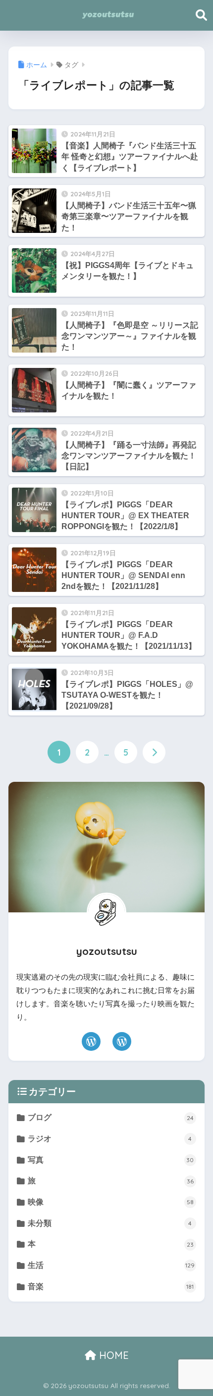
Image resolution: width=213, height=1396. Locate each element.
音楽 (111, 1286)
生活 (111, 1265)
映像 (110, 1202)
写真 (111, 1160)
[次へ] (154, 752)
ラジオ (110, 1138)
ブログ (110, 1117)
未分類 (110, 1223)
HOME (112, 1355)
